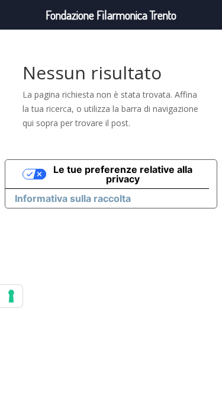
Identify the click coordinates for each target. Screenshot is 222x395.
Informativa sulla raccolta (73, 198)
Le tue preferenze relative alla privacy (122, 174)
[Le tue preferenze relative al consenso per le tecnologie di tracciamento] (11, 296)
